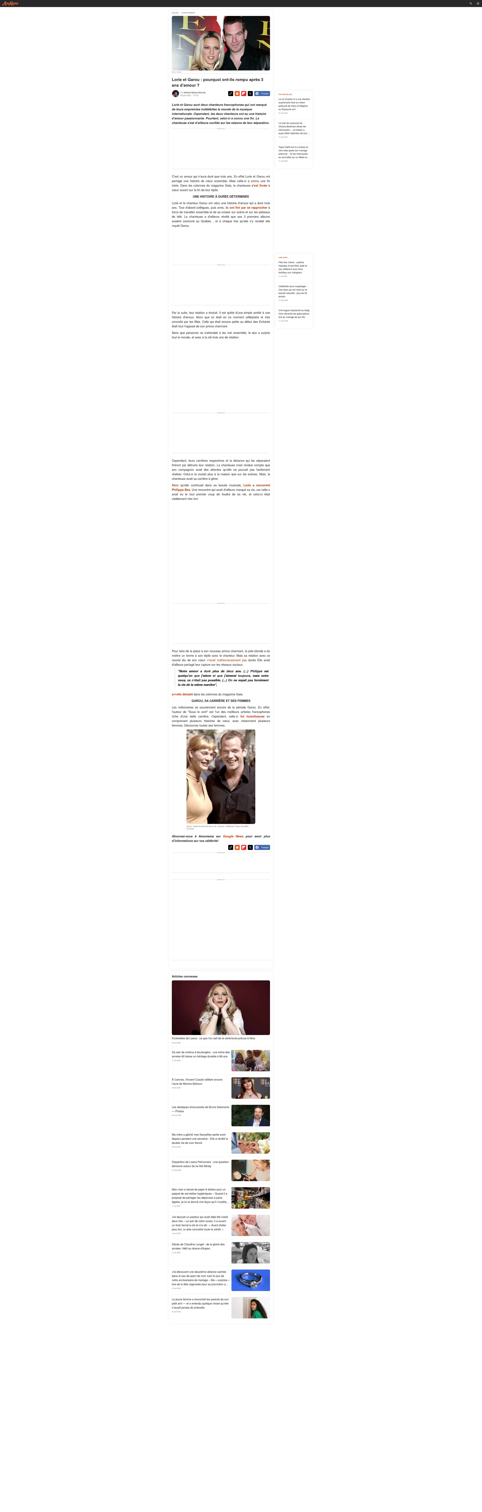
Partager (265, 93)
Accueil (175, 12)
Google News (233, 836)
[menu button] (478, 4)
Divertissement (188, 12)
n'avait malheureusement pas (227, 660)
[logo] (10, 3)
